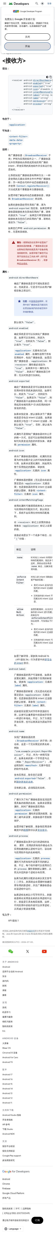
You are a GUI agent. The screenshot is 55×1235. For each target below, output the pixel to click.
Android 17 (7, 1074)
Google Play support (11, 1155)
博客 (4, 990)
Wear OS (6, 1048)
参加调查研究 (8, 1160)
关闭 (27, 36)
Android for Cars (10, 1057)
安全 (4, 976)
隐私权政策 (7, 1026)
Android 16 (7, 1079)
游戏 (4, 1007)
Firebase (6, 1188)
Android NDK (8, 1134)
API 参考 (6, 1124)
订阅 (37, 1220)
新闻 (4, 985)
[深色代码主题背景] (47, 77)
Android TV (7, 1062)
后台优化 (23, 263)
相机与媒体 (7, 1021)
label (36, 94)
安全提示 (42, 830)
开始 (27, 46)
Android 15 (7, 1084)
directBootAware (42, 80)
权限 (25, 830)
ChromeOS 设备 (9, 1052)
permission (39, 100)
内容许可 (31, 931)
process (37, 103)
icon (35, 89)
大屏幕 (5, 1043)
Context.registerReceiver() (33, 185)
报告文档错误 (8, 1151)
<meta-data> (16, 140)
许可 (18, 1208)
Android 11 (7, 1102)
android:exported (25, 778)
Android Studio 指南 (11, 1115)
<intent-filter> (18, 136)
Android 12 (7, 1098)
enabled (37, 83)
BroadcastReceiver (36, 155)
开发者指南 (7, 1119)
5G (3, 1031)
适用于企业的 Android (12, 971)
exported (38, 86)
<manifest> (31, 765)
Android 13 (7, 1093)
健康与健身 (7, 1017)
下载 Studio (7, 1129)
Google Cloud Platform (13, 1193)
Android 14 (7, 1088)
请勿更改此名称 (24, 781)
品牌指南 (27, 1208)
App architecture (13, 53)
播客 (4, 995)
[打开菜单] (5, 3)
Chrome (6, 1184)
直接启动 (35, 301)
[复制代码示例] (51, 77)
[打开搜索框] (37, 3)
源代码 (5, 981)
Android (6, 967)
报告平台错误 (8, 1146)
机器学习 (6, 1012)
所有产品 (6, 1198)
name (35, 97)
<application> (17, 124)
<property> (15, 143)
